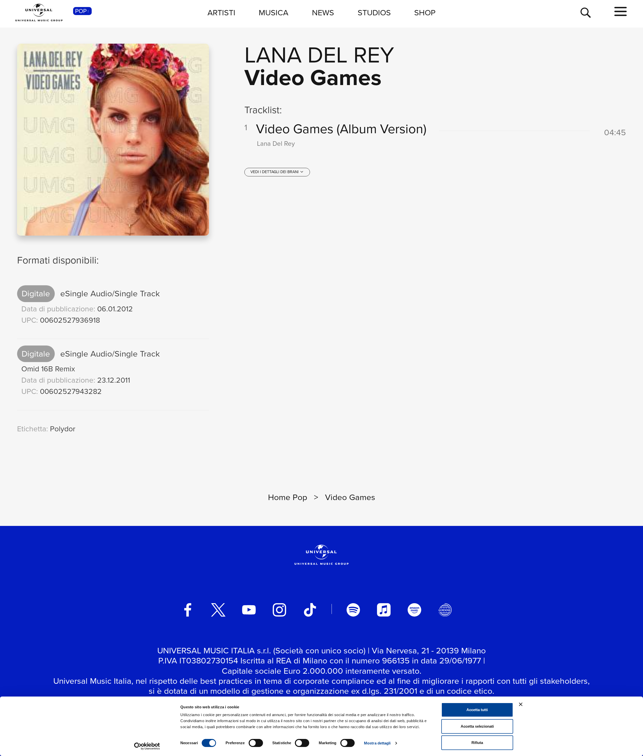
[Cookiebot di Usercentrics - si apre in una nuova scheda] (147, 746)
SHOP (425, 13)
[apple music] (384, 610)
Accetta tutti (477, 710)
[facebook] (188, 610)
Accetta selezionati (477, 726)
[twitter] (218, 610)
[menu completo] (620, 11)
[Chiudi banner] (520, 704)
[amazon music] (414, 610)
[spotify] (353, 610)
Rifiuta (477, 742)
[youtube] (249, 610)
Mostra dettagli (377, 743)
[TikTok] (310, 610)
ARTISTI (221, 13)
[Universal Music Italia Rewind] (445, 610)
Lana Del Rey (319, 55)
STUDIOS (374, 13)
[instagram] (280, 610)
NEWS (323, 13)
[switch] (256, 743)
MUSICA (273, 13)
